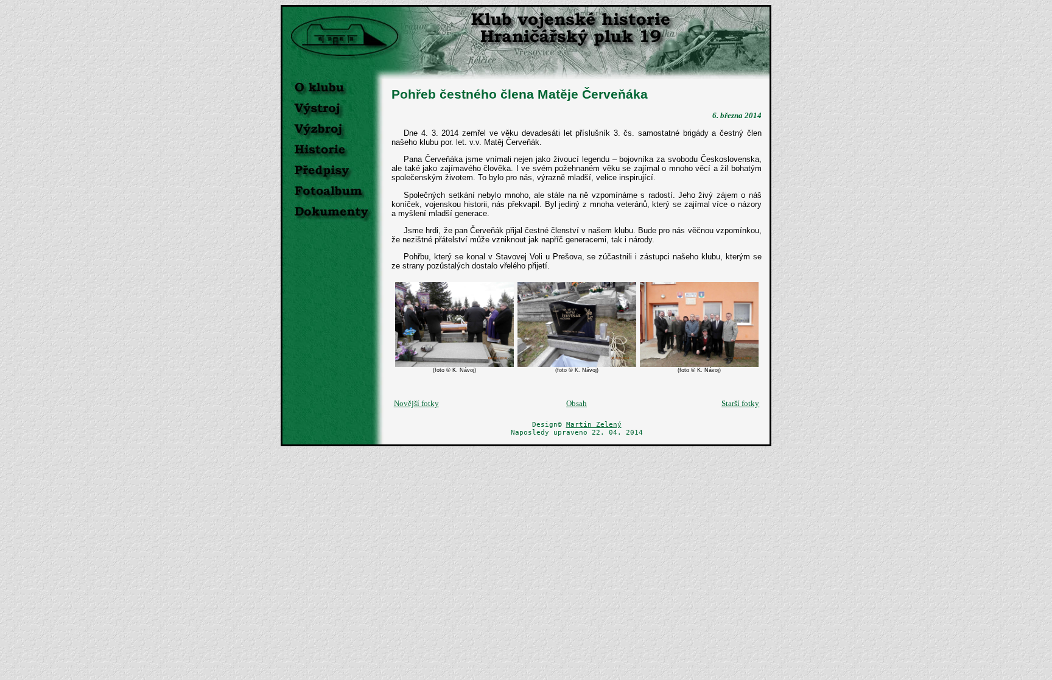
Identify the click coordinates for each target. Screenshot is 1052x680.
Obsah (576, 403)
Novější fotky (416, 403)
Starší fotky (740, 403)
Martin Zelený (594, 425)
